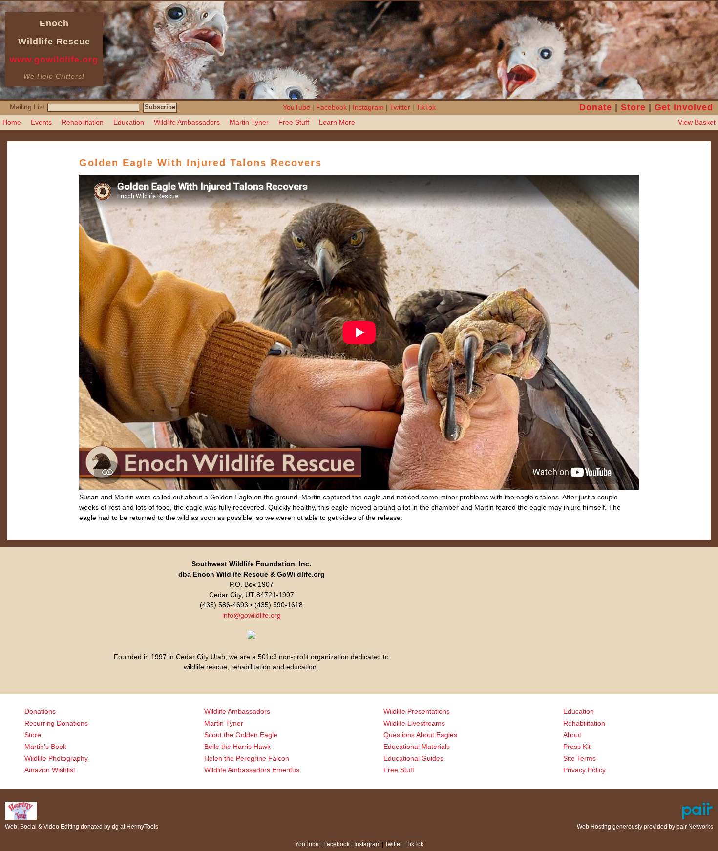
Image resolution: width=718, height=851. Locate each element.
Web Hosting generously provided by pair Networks (645, 826)
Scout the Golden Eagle (240, 735)
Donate (595, 107)
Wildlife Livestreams (414, 723)
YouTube (296, 107)
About (572, 735)
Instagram (368, 107)
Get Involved (684, 107)
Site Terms (579, 758)
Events (41, 122)
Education (128, 122)
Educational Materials (416, 746)
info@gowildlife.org (251, 615)
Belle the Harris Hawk (237, 746)
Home (11, 122)
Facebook (331, 107)
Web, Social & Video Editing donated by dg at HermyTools (81, 826)
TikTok (426, 107)
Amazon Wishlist (49, 770)
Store (633, 107)
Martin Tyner (249, 122)
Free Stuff (293, 122)
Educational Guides (413, 758)
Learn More (337, 122)
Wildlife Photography (56, 758)
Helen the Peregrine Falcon (246, 758)
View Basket (697, 122)
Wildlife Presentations (416, 711)
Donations (40, 711)
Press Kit (577, 746)
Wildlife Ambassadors (187, 122)
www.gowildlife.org (54, 59)
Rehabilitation (83, 122)
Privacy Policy (584, 770)
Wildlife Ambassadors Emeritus (251, 770)
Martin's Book (45, 746)
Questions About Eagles (420, 735)
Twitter (400, 107)
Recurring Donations (56, 723)
